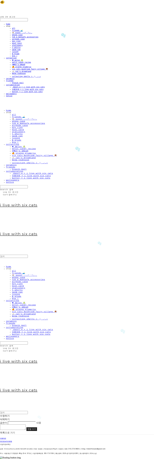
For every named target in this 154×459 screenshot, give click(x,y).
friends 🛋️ (17, 31)
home (8, 24)
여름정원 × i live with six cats (27, 89)
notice (9, 96)
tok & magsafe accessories (25, 37)
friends (9, 81)
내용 (38, 422)
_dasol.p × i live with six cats (28, 87)
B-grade (15, 54)
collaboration (13, 85)
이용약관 (3, 438)
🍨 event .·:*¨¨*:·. (22, 33)
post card (17, 43)
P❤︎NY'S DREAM (18, 65)
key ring (16, 41)
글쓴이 (3, 422)
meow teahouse (19, 74)
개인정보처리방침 (6, 441)
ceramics (10, 79)
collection (11, 58)
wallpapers (11, 94)
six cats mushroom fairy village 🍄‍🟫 (30, 69)
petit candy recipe (21, 62)
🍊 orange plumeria (21, 67)
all (13, 28)
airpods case (18, 39)
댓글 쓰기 (32, 429)
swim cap (16, 50)
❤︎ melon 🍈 (17, 60)
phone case (17, 35)
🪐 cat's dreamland (21, 71)
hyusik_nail (18, 83)
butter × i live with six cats (27, 92)
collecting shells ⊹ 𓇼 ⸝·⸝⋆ (26, 77)
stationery (17, 45)
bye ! (14, 56)
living (15, 52)
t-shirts (16, 48)
